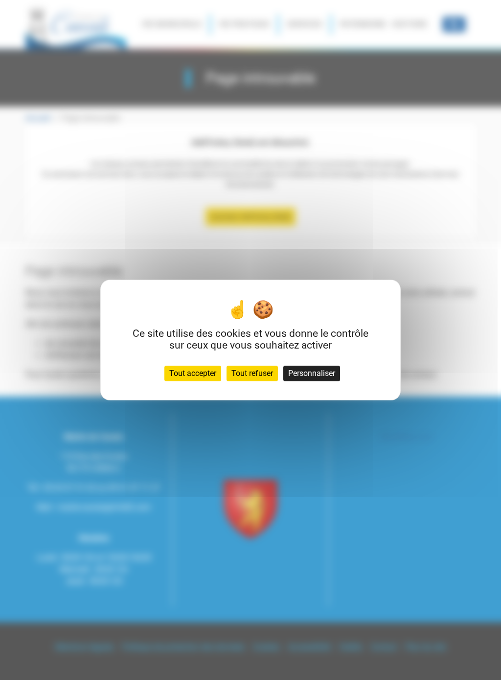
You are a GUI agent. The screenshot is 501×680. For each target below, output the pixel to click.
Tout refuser (252, 373)
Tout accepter (192, 373)
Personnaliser (311, 373)
